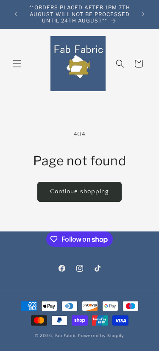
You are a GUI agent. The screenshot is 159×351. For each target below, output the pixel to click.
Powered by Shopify (101, 335)
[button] (17, 63)
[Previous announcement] (15, 14)
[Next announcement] (143, 14)
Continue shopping (79, 191)
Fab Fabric (66, 335)
